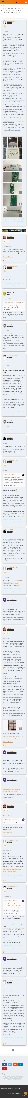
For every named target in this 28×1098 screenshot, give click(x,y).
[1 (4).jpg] (13, 165)
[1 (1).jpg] (13, 177)
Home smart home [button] (7, 256)
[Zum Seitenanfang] (25, 1093)
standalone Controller (15, 1079)
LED (8, 1077)
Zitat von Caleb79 (10, 474)
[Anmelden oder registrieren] (21, 1)
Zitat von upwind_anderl (12, 302)
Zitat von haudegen (10, 819)
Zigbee (12, 1077)
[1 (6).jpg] (13, 188)
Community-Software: (14, 1095)
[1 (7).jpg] (13, 200)
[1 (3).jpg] (13, 142)
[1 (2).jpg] (13, 153)
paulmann (5, 1079)
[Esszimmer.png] (13, 725)
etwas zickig (6, 667)
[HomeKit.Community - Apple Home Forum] (2, 1)
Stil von (14, 1093)
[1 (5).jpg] (13, 212)
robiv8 (6, 369)
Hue (4, 1077)
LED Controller (19, 1077)
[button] (16, 1)
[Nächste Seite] (17, 1050)
